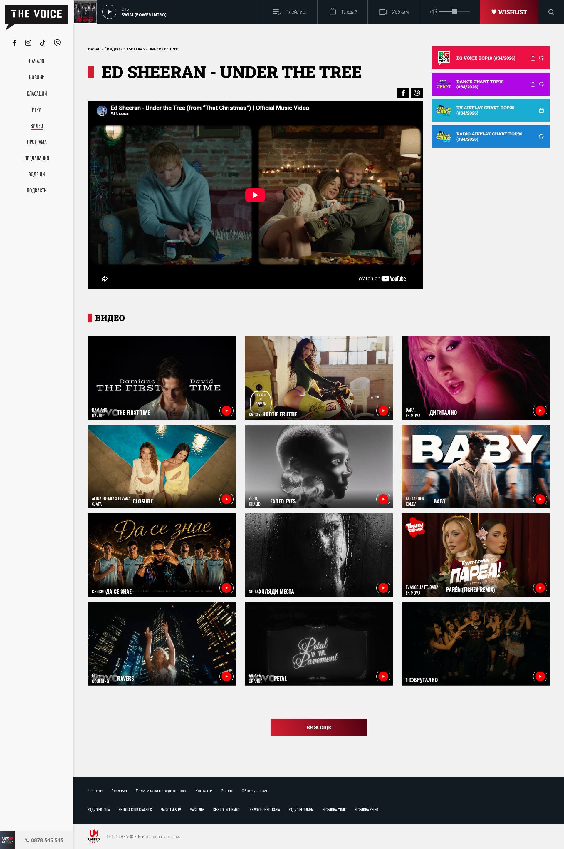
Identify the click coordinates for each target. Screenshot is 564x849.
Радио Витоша (99, 809)
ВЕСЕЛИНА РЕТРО (366, 809)
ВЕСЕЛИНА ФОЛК (334, 809)
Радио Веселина (301, 809)
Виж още (319, 727)
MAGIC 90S (197, 809)
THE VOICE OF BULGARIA (264, 809)
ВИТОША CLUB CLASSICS (135, 809)
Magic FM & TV (171, 809)
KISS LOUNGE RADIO (226, 809)
